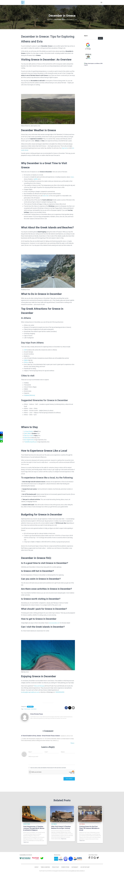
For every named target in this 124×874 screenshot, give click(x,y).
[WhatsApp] (1, 437)
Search (85, 35)
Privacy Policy (55, 867)
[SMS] (1, 441)
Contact (36, 867)
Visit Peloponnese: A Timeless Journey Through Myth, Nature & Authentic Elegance (33, 828)
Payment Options (65, 867)
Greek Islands (27, 709)
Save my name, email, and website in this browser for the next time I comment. (48, 767)
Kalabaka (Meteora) (29, 395)
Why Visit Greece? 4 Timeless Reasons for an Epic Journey (61, 827)
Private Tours (26, 824)
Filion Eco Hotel (28, 435)
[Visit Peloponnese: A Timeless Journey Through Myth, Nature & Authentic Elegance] (34, 813)
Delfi (25, 350)
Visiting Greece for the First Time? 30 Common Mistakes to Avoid (89, 828)
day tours (64, 148)
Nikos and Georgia (39, 686)
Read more (26, 842)
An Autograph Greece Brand (58, 870)
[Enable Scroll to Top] (121, 871)
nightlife (35, 179)
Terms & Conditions (45, 867)
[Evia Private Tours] (24, 716)
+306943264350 (59, 692)
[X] (1, 435)
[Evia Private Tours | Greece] (23, 2)
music (72, 177)
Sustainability (75, 867)
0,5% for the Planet (85, 867)
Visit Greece (30, 706)
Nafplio (26, 360)
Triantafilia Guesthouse (30, 442)
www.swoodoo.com (54, 623)
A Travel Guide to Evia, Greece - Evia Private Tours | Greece (40, 735)
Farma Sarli (27, 437)
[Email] (1, 439)
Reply (73, 743)
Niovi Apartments (29, 439)
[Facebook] (1, 433)
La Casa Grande (28, 431)
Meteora (26, 362)
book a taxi (46, 195)
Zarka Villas (27, 433)
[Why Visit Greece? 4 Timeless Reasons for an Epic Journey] (62, 813)
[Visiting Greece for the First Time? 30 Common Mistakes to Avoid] (90, 813)
